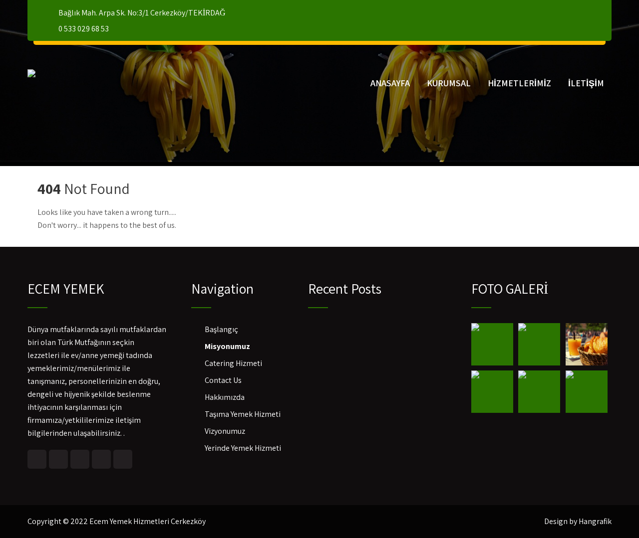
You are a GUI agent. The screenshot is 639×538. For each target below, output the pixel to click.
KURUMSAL (449, 83)
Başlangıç (221, 329)
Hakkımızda (225, 397)
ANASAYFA (390, 83)
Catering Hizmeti (233, 363)
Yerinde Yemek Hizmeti (243, 448)
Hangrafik (595, 521)
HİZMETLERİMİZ (519, 83)
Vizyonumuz (225, 431)
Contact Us (223, 380)
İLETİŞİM (586, 83)
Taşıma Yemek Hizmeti (243, 414)
